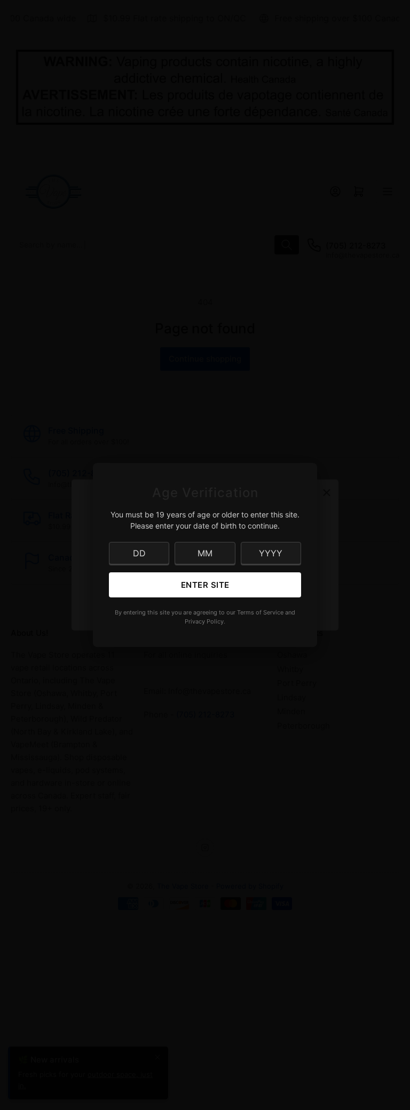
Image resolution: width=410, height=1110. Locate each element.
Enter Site (205, 585)
